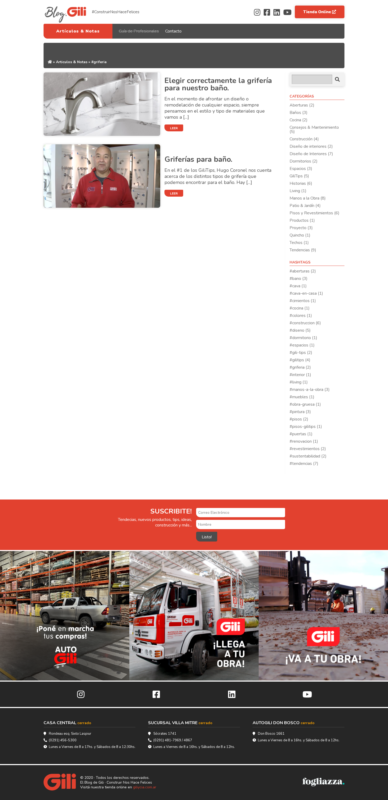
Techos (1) (299, 243)
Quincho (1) (300, 235)
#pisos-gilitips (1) (306, 426)
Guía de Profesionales (139, 31)
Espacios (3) (301, 169)
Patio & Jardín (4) (305, 206)
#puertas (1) (301, 434)
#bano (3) (298, 278)
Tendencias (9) (303, 250)
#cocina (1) (300, 308)
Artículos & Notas (78, 31)
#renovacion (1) (304, 441)
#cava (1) (298, 286)
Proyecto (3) (301, 228)
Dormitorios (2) (304, 161)
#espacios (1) (302, 345)
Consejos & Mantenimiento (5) (314, 129)
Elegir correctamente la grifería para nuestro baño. (218, 84)
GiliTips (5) (299, 176)
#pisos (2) (299, 419)
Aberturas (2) (302, 105)
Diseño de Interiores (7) (311, 154)
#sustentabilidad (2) (308, 456)
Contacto (173, 31)
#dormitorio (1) (303, 338)
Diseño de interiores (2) (311, 146)
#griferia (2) (300, 367)
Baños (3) (298, 112)
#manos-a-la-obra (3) (310, 389)
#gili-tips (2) (301, 352)
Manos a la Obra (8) (308, 198)
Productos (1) (302, 220)
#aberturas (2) (303, 271)
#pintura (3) (300, 412)
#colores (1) (301, 315)
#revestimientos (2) (308, 449)
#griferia (99, 61)
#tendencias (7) (304, 463)
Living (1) (298, 191)
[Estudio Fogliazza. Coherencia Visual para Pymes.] (323, 782)
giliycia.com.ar (144, 787)
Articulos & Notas (71, 61)
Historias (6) (301, 183)
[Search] (337, 79)
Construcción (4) (304, 139)
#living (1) (299, 382)
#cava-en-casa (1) (306, 293)
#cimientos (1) (303, 301)
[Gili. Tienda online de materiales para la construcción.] (62, 783)
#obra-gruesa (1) (305, 404)
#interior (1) (300, 375)
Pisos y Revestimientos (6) (314, 213)
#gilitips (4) (300, 360)
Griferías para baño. (198, 159)
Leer (174, 128)
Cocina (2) (298, 120)
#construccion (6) (305, 323)
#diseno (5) (300, 330)
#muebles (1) (302, 397)
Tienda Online (317, 12)
